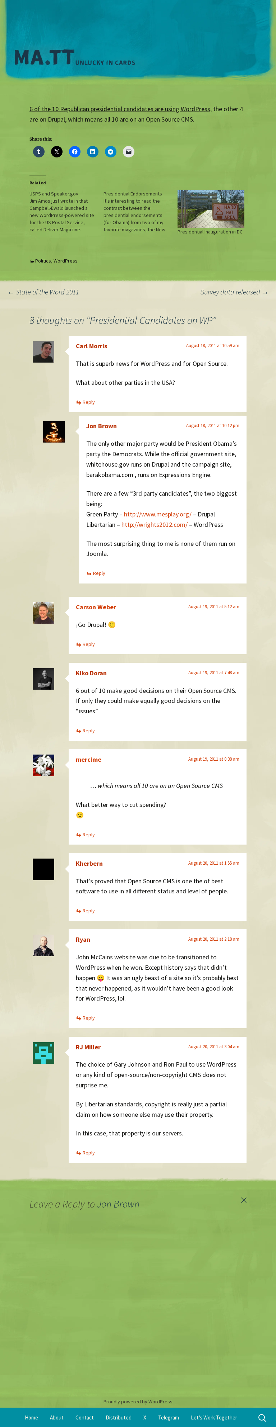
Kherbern (89, 863)
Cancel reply (244, 1200)
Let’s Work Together (214, 1417)
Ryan (83, 939)
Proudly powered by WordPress (138, 1401)
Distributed (119, 1417)
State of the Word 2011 (43, 291)
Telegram (168, 1417)
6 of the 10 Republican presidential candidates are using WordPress (119, 109)
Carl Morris (91, 346)
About (57, 1417)
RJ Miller (88, 1047)
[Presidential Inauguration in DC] (211, 209)
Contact (84, 1417)
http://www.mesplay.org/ (158, 514)
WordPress (66, 260)
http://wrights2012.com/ (154, 524)
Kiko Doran (91, 673)
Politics (43, 260)
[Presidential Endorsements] (141, 211)
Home (31, 1417)
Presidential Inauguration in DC (210, 231)
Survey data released (235, 291)
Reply (89, 402)
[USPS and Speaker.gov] (66, 211)
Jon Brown (101, 426)
